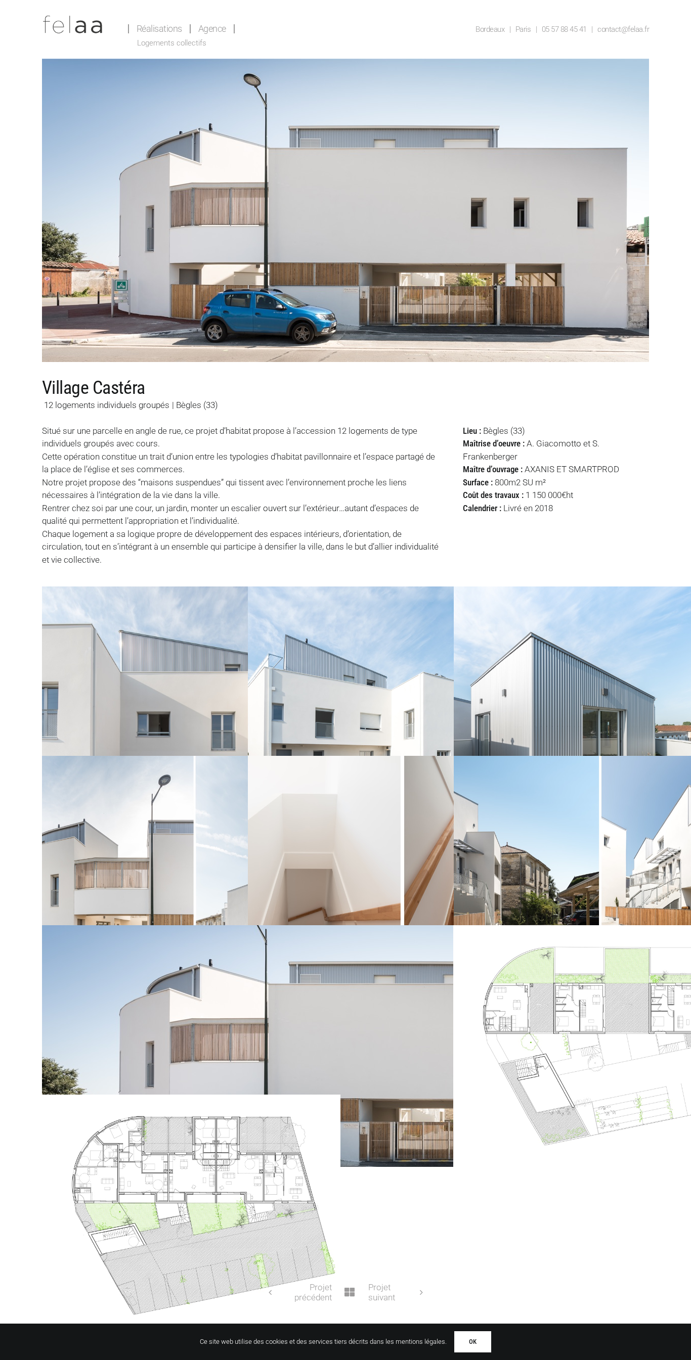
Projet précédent (313, 1292)
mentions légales (420, 1341)
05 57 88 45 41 (564, 29)
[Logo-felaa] (72, 19)
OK (473, 1341)
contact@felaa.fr (623, 29)
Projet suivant (381, 1292)
